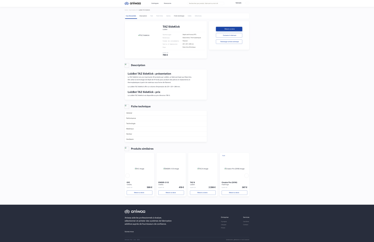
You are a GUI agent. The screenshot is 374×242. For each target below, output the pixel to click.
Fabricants (238, 3)
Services (246, 217)
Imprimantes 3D (133, 10)
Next (246, 176)
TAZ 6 (192, 182)
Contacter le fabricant (229, 35)
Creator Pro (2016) (229, 182)
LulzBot (165, 29)
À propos (224, 221)
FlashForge (225, 184)
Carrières (246, 221)
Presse (223, 228)
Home (126, 10)
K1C (128, 182)
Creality (129, 184)
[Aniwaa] (133, 3)
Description (143, 16)
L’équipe (223, 224)
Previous (127, 176)
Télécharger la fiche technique (229, 41)
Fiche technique (179, 16)
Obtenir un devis (229, 29)
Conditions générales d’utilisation (237, 239)
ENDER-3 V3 (163, 182)
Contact (245, 224)
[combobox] (205, 3)
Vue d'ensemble (131, 16)
